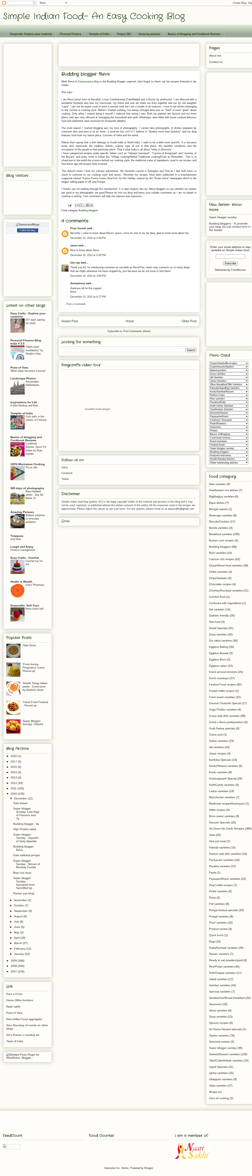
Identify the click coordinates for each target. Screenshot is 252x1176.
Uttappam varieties (221, 1079)
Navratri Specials (219, 822)
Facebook (67, 473)
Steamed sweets (219, 1041)
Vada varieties (218, 1085)
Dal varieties (216, 609)
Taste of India (14, 1041)
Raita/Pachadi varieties (223, 947)
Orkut (64, 467)
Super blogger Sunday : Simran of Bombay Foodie (26, 864)
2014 (14, 772)
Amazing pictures (149, 34)
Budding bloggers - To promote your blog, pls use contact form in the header (229, 227)
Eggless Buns (217, 659)
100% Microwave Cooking (27, 464)
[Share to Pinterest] (92, 205)
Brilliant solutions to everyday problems (35, 519)
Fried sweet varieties (222, 697)
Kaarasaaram (85, 81)
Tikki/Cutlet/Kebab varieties (226, 1060)
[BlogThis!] (80, 205)
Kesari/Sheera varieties (223, 765)
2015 (14, 766)
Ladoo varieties (218, 791)
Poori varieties (218, 922)
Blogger (148, 1168)
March (18, 943)
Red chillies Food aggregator (24, 1019)
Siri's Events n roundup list (22, 1034)
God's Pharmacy (35, 584)
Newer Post (69, 321)
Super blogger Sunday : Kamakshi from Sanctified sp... (24, 882)
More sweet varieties (222, 816)
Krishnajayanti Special (222, 778)
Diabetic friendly (219, 615)
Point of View (19, 367)
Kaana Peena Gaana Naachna (100, 178)
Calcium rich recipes (221, 559)
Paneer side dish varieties (225, 853)
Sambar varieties (219, 985)
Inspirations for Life (23, 402)
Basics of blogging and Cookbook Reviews (194, 34)
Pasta (212, 872)
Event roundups (219, 678)
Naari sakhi (13, 1006)
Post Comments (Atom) (136, 331)
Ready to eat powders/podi (226, 960)
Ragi (212, 941)
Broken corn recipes (221, 540)
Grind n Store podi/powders (226, 722)
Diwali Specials (218, 628)
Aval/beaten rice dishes (223, 490)
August (18, 916)
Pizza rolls (32, 467)
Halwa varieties (218, 740)
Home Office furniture (19, 1000)
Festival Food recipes (222, 684)
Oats (212, 834)
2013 (14, 777)
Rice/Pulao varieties (221, 966)
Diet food (214, 621)
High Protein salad (24, 829)
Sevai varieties (218, 1010)
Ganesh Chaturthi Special (225, 703)
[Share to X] (84, 205)
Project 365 (124, 34)
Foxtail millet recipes (221, 690)
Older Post (189, 321)
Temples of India (99, 34)
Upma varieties (218, 1073)
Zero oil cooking (219, 1098)
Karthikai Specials (220, 759)
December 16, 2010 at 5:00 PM (88, 255)
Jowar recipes (217, 753)
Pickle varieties (218, 891)
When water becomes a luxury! (28, 370)
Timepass (16, 535)
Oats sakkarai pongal (26, 855)
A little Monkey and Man (24, 405)
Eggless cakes (218, 665)
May (17, 932)
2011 (14, 788)
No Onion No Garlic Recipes (226, 828)
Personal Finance (70, 34)
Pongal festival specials (223, 910)
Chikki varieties (218, 571)
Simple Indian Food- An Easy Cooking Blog (94, 16)
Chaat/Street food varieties (225, 565)
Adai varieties (217, 484)
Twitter (65, 479)
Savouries (215, 1004)
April (17, 937)
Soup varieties (218, 1016)
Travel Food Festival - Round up (35, 703)
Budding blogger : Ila (26, 823)
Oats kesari (20, 803)
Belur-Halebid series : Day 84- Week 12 (35, 495)
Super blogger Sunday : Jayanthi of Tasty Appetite (25, 838)
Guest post (216, 734)
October (19, 905)
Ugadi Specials (218, 1066)
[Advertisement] (133, 54)
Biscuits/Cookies (219, 521)
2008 (14, 965)
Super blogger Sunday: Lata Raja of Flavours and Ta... (26, 813)
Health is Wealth (21, 581)
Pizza (212, 897)
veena (73, 245)
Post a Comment (76, 304)
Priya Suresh (78, 228)
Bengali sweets (218, 509)
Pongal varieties (219, 916)
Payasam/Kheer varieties (224, 878)
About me (215, 55)
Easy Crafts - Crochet (24, 557)
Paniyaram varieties (221, 859)
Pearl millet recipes (221, 885)
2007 (14, 971)
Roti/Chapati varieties (222, 972)
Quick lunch (216, 935)
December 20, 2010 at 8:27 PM (88, 296)
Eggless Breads (219, 653)
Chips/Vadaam (218, 578)
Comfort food (217, 596)
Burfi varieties (217, 552)
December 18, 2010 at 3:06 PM (88, 275)
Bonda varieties (218, 527)
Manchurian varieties (222, 797)
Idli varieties (216, 747)
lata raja (75, 262)
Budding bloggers (88, 210)
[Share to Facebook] (88, 205)
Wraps (213, 1091)
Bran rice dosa (22, 872)
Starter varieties (219, 1035)
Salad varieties (218, 979)
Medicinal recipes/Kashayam (227, 803)
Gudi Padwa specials (222, 728)
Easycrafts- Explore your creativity (31, 34)
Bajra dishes (216, 502)
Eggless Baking (218, 646)
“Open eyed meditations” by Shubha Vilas (34, 350)
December (21, 798)
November (21, 900)
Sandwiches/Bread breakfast (227, 997)
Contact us (215, 61)
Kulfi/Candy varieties (221, 784)
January (19, 953)
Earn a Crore (14, 993)
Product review (218, 928)
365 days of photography (27, 488)
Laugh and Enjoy (21, 546)
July (17, 921)
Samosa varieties (220, 991)
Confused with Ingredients (225, 603)
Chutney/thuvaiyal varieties (226, 590)
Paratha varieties (219, 866)
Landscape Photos (23, 378)
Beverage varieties (220, 515)
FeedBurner (238, 269)
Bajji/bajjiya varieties (221, 496)
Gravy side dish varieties (224, 715)
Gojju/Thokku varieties (223, 709)
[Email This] (77, 205)
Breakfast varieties (220, 534)
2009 (14, 960)
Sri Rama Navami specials (225, 1029)
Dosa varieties (218, 634)
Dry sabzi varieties (220, 640)
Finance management (22, 549)
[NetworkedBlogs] (27, 224)
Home (130, 321)
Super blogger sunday (223, 217)
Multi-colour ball (35, 608)
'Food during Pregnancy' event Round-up (33, 667)
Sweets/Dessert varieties (224, 1054)
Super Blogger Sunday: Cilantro (33, 722)
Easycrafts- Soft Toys (24, 605)
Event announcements (223, 671)
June (17, 926)
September (21, 910)
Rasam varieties (219, 953)
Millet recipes (217, 809)
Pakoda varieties (219, 847)
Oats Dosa (29, 645)
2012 (14, 783)
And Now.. (16, 539)
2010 (14, 793)
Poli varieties (217, 903)
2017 (14, 761)
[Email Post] (69, 205)
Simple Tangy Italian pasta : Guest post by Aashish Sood (35, 686)
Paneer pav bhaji (23, 893)
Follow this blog (27, 230)
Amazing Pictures (22, 512)
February (20, 948)
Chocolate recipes (220, 584)
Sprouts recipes (219, 1022)
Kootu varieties (218, 772)
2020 (14, 756)
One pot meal (217, 841)
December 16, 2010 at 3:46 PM (88, 238)
